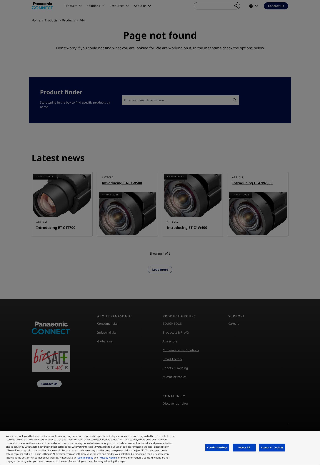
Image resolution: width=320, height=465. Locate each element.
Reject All (244, 447)
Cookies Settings (217, 447)
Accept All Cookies (272, 447)
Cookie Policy (85, 457)
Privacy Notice (108, 457)
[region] (160, 448)
